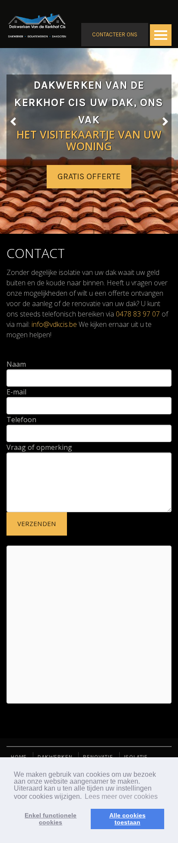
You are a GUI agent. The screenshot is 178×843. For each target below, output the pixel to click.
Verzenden (36, 524)
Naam (16, 364)
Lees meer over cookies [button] (121, 796)
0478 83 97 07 (138, 314)
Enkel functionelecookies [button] (50, 819)
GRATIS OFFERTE (89, 176)
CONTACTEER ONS (114, 34)
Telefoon (21, 419)
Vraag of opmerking (39, 447)
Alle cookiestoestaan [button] (127, 819)
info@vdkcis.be (54, 324)
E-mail (16, 392)
